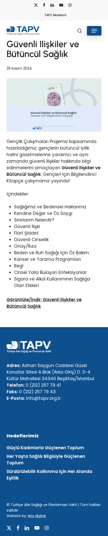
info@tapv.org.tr (43, 398)
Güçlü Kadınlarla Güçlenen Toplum (45, 448)
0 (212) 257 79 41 (43, 385)
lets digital (37, 515)
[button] (94, 30)
